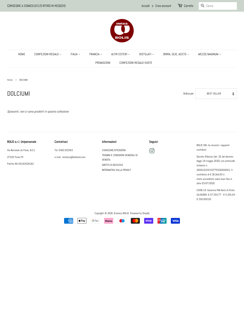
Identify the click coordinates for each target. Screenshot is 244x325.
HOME (21, 54)
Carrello (188, 6)
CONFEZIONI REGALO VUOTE (135, 63)
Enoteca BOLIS (121, 213)
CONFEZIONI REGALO (46, 54)
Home (10, 79)
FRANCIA (94, 54)
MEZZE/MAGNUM (208, 54)
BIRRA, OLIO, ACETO (175, 54)
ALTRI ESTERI (119, 54)
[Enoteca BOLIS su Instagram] (151, 152)
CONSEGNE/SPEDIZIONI (114, 150)
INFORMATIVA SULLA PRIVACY (116, 170)
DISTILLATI (145, 54)
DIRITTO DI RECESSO (112, 165)
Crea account (163, 6)
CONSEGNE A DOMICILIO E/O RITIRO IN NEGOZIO (36, 6)
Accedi (146, 6)
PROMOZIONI (102, 63)
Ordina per (188, 93)
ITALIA (74, 54)
